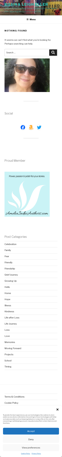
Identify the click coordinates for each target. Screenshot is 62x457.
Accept (31, 431)
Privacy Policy (36, 453)
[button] (57, 409)
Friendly (8, 262)
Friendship (10, 268)
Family (8, 250)
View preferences (31, 447)
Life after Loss (12, 317)
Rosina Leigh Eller (26, 4)
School (8, 360)
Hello (7, 287)
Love (7, 336)
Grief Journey (11, 274)
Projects (9, 354)
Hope (7, 299)
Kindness (9, 311)
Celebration (10, 244)
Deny (31, 439)
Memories (10, 342)
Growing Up (11, 281)
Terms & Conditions (15, 396)
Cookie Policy (25, 453)
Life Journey (11, 323)
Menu (33, 19)
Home (8, 293)
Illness (8, 305)
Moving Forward (13, 348)
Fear (7, 256)
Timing (8, 366)
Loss (7, 330)
